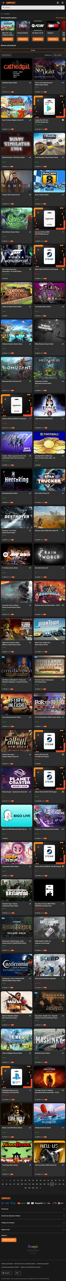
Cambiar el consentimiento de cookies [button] (30, 1267)
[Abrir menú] (3, 3)
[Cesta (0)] (62, 3)
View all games (60, 18)
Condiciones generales (43, 1263)
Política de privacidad (7, 1263)
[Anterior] (2, 1180)
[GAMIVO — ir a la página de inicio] (11, 3)
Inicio (2, 13)
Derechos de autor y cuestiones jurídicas (24, 1263)
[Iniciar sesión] (58, 3)
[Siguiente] (40, 1188)
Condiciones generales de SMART (10, 1267)
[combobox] (33, 8)
